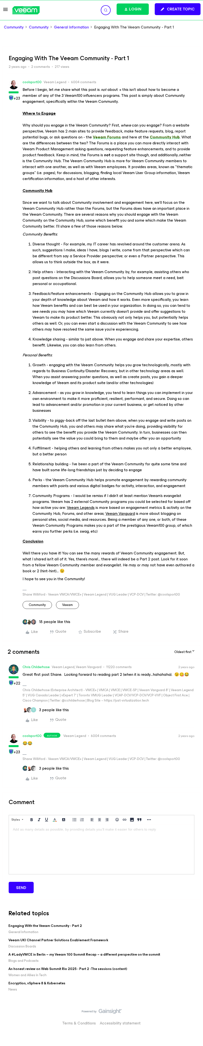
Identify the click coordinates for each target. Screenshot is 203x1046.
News (12, 989)
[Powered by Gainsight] (102, 1012)
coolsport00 (32, 82)
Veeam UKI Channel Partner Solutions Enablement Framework (58, 940)
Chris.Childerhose (36, 667)
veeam (67, 605)
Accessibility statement (120, 1023)
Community (14, 27)
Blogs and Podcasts (23, 960)
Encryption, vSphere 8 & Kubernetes (36, 983)
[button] (5, 11)
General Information (71, 27)
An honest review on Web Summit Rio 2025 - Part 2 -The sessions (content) (67, 969)
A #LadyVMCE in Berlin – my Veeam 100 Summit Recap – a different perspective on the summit (84, 954)
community (37, 605)
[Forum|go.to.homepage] (26, 10)
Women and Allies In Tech (27, 975)
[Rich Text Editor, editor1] (101, 849)
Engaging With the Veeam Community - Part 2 (45, 926)
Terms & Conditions (79, 1023)
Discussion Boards (22, 946)
